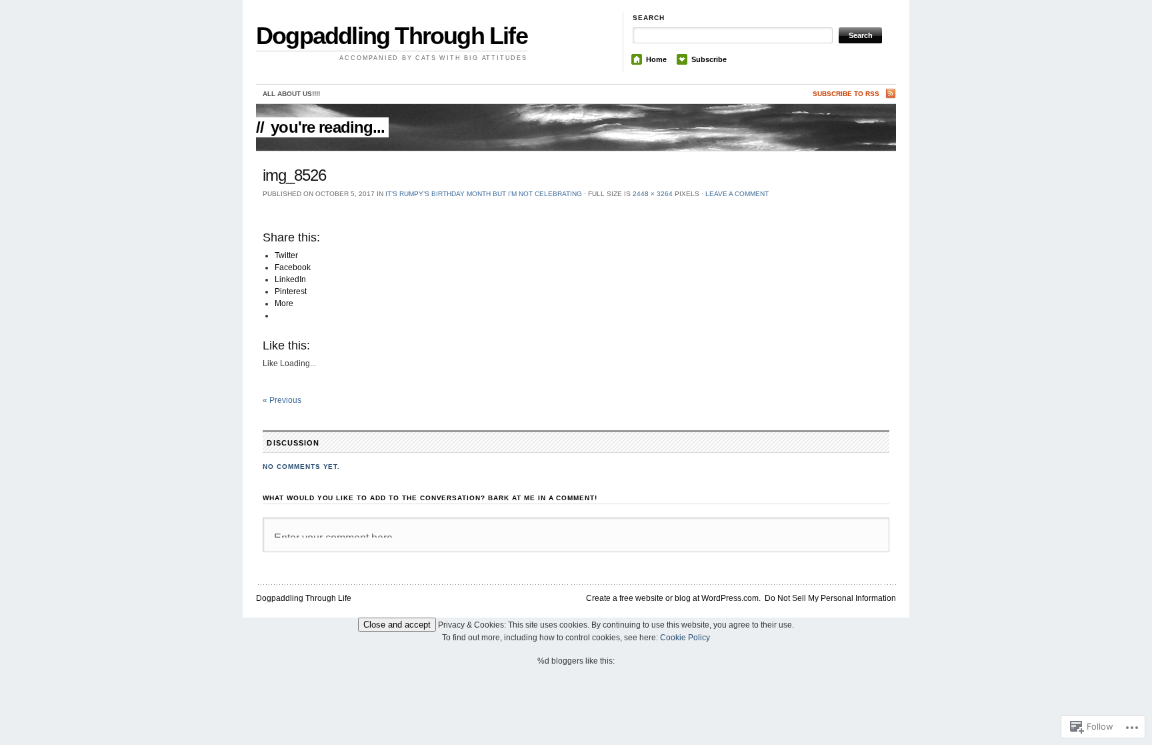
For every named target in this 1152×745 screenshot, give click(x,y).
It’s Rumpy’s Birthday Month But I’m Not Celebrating (483, 193)
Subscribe (709, 59)
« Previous (282, 400)
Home (656, 59)
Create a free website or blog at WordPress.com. (673, 598)
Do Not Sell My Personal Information (830, 598)
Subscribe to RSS (846, 93)
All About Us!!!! (291, 93)
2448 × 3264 (653, 193)
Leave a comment (737, 193)
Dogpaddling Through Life (391, 35)
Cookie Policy (685, 637)
